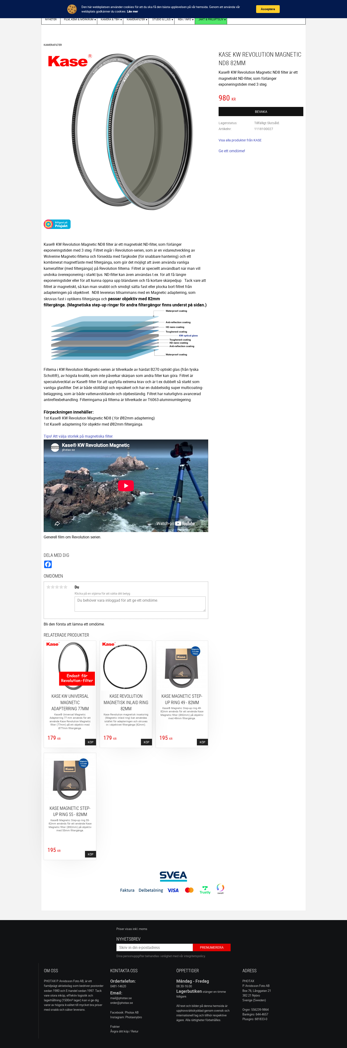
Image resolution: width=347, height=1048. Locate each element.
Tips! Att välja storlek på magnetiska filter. (78, 436)
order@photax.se (121, 1003)
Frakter (115, 1026)
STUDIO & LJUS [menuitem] (161, 19)
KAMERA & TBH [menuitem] (110, 19)
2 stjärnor (53, 587)
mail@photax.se (121, 998)
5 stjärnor (65, 587)
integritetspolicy (194, 956)
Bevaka (261, 111)
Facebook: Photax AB (124, 1012)
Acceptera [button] (268, 9)
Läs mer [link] (132, 11)
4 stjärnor (61, 587)
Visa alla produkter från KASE (240, 140)
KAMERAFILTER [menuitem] (136, 19)
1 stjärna (48, 587)
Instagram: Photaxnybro (126, 1017)
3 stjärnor (57, 587)
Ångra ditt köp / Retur (124, 1031)
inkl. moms (140, 929)
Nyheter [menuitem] (51, 19)
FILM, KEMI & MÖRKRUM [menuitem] (78, 19)
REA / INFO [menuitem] (184, 19)
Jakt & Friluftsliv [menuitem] (211, 19)
